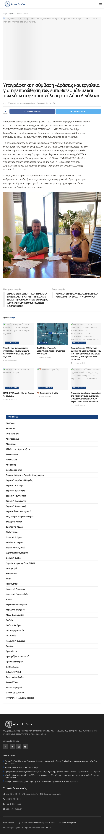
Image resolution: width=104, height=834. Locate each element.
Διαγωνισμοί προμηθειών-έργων (20, 516)
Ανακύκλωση (11, 459)
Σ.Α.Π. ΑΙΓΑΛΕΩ (12, 666)
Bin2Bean (10, 423)
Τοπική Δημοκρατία (14, 687)
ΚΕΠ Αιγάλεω (12, 583)
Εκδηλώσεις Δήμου (14, 542)
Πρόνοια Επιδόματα (14, 661)
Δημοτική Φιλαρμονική (16, 506)
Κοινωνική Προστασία (46, 103)
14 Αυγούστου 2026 (78, 405)
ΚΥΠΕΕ (9, 599)
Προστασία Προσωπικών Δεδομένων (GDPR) (36, 822)
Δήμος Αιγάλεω (9, 13)
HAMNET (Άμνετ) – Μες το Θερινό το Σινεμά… (22, 767)
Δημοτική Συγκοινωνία (16, 501)
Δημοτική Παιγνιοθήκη (16, 495)
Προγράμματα (12, 651)
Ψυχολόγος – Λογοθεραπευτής (20, 698)
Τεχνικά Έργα (12, 682)
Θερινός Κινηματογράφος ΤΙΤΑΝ (20, 563)
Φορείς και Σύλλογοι (15, 692)
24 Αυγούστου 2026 (11, 360)
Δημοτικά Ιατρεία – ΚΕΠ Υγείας (19, 480)
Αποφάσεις (11, 464)
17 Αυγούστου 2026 (45, 397)
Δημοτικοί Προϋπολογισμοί (18, 511)
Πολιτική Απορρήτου (67, 822)
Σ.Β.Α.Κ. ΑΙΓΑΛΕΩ (13, 672)
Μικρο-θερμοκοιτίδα (15, 615)
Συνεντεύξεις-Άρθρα (15, 677)
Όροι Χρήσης (8, 822)
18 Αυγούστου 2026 (78, 363)
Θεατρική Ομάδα (13, 558)
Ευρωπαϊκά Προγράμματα (17, 552)
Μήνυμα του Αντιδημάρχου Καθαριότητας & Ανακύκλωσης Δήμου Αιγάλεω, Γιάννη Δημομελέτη (42, 781)
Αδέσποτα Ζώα (11, 343)
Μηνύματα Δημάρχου (15, 609)
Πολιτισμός (11, 635)
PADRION (43, 343)
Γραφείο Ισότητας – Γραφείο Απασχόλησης (25, 475)
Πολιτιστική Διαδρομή (15, 641)
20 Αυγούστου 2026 (45, 357)
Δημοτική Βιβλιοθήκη (15, 490)
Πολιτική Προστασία (15, 630)
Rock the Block (12, 433)
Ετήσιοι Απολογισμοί (15, 547)
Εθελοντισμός (12, 532)
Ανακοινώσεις (22, 13)
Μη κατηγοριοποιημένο (16, 604)
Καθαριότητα (11, 573)
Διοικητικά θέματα (14, 521)
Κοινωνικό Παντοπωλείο (17, 594)
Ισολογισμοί (11, 568)
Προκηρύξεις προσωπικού (17, 656)
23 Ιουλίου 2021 (9, 103)
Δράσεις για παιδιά (14, 527)
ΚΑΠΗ (8, 578)
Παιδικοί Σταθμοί (13, 625)
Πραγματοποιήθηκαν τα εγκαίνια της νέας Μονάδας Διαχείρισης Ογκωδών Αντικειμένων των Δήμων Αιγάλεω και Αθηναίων (86, 397)
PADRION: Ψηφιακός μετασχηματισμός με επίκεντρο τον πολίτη (51, 351)
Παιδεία (9, 620)
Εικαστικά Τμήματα (14, 537)
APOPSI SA (47, 828)
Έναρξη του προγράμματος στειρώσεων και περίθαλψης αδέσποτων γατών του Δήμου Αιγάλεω (16, 352)
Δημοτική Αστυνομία (15, 485)
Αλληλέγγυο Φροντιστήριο (18, 449)
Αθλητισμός (11, 444)
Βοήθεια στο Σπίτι (14, 470)
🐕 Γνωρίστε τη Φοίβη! (47, 393)
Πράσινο (10, 646)
